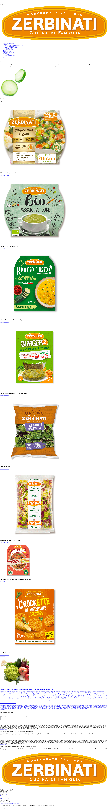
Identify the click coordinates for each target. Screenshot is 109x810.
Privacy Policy (11, 803)
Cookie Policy (16, 803)
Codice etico (2, 796)
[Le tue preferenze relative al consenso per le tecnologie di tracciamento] (107, 808)
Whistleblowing (3, 795)
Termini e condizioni (4, 803)
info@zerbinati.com (6, 794)
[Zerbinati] (54, 787)
